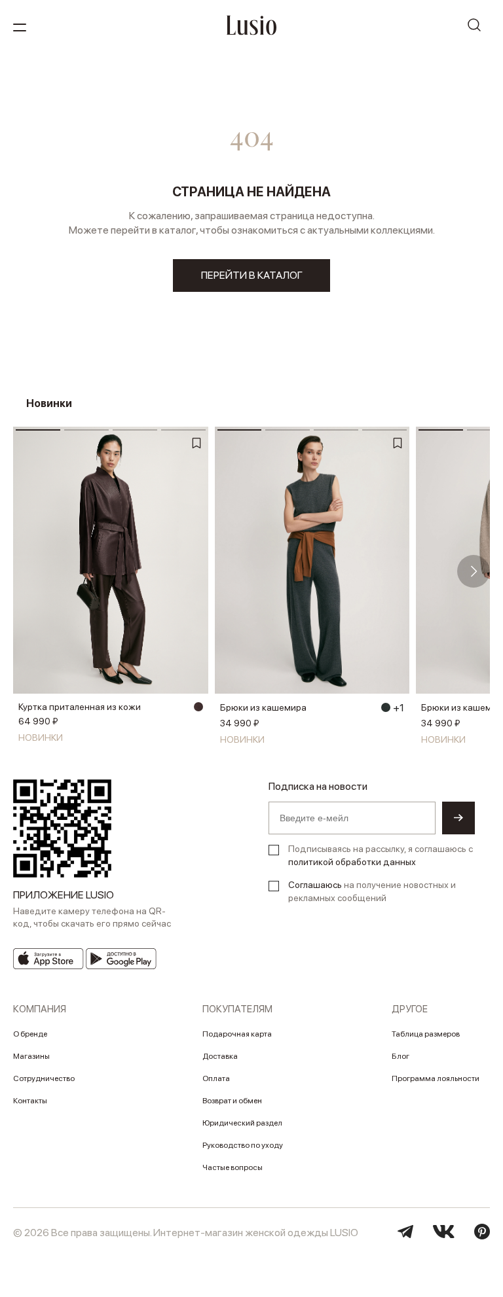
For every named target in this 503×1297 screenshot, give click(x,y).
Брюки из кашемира (263, 707)
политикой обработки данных (352, 862)
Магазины (31, 1056)
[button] (29, 571)
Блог (400, 1056)
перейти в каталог (252, 275)
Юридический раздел (242, 1123)
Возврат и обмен (232, 1100)
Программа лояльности (435, 1078)
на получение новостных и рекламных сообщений (372, 891)
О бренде (30, 1034)
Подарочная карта (237, 1034)
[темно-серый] (385, 707)
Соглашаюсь (315, 884)
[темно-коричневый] (198, 706)
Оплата (216, 1078)
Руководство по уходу (242, 1145)
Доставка (220, 1056)
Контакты (30, 1100)
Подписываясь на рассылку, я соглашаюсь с (380, 855)
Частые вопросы (232, 1167)
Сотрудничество (44, 1078)
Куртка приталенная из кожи (79, 707)
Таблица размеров (426, 1034)
